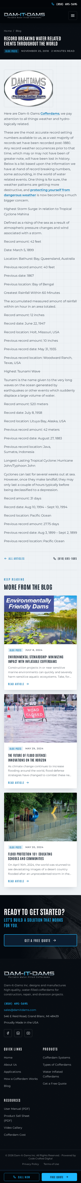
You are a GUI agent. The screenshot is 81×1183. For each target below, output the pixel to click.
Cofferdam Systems (56, 1057)
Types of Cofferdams (57, 1064)
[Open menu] (72, 15)
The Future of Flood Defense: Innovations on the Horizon (27, 757)
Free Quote (57, 1177)
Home (8, 30)
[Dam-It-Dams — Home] (24, 15)
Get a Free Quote (38, 940)
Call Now (24, 1177)
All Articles (17, 558)
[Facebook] (8, 1033)
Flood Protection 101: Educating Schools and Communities (30, 856)
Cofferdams (49, 113)
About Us (10, 1064)
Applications (12, 1072)
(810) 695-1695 (67, 558)
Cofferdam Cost (15, 1135)
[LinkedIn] (18, 1033)
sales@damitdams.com (20, 1010)
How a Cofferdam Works (21, 1079)
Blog (18, 30)
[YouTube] (28, 1033)
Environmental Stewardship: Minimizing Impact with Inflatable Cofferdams (36, 659)
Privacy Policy (30, 1164)
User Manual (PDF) (17, 1109)
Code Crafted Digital (40, 1158)
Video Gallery (13, 1127)
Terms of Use (51, 1164)
